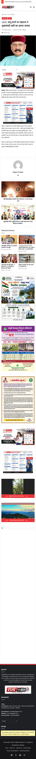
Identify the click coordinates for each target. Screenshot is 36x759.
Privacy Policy (27, 748)
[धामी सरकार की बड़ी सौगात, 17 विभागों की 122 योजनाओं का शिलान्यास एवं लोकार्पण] (9, 258)
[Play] (4, 496)
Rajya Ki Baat (7, 29)
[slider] (16, 496)
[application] (18, 488)
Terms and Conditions (13, 750)
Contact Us (19, 748)
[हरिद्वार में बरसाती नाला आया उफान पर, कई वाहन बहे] (27, 258)
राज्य (8, 14)
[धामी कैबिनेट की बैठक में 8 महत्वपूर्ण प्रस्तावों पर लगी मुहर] (9, 239)
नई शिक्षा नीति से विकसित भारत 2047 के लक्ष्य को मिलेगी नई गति (17, 1)
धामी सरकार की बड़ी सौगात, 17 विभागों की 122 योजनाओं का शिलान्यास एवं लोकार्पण (8, 266)
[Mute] (29, 496)
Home (4, 14)
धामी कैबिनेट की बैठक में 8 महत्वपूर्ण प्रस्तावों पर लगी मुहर (9, 246)
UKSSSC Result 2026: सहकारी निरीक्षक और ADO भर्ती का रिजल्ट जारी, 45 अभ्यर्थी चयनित (26, 247)
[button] (18, 488)
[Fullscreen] (32, 496)
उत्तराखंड (12, 14)
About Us (12, 748)
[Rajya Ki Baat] (8, 7)
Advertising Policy (24, 750)
